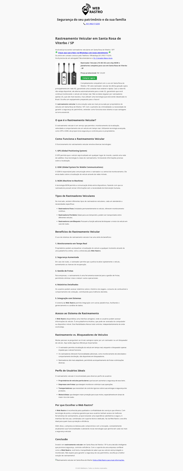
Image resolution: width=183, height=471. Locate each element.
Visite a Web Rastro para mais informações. (108, 460)
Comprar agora (89, 78)
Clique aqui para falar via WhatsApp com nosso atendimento (83, 53)
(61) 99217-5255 (93, 23)
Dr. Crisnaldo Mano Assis (103, 58)
